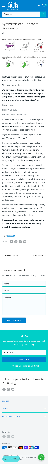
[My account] (39, 6)
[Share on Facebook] (11, 241)
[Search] (43, 14)
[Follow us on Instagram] (8, 389)
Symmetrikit (7, 204)
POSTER (14, 110)
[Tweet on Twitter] (20, 241)
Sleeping (11, 235)
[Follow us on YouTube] (12, 389)
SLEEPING (6, 110)
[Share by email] (24, 241)
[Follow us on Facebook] (4, 389)
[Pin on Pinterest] (15, 241)
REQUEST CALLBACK (11, 458)
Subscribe (24, 359)
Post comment (14, 320)
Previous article (11, 255)
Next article (38, 255)
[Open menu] (3, 6)
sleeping (5, 33)
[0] (43, 5)
